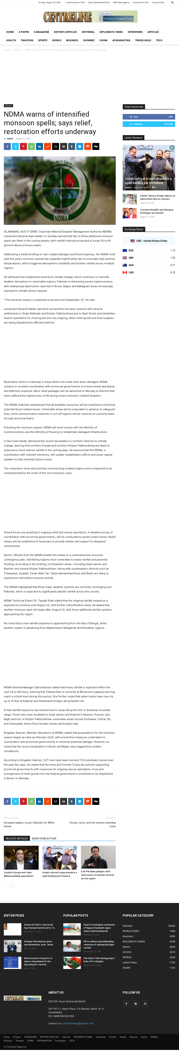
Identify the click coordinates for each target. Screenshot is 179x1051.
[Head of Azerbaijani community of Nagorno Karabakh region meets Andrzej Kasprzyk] (72, 929)
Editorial (88, 32)
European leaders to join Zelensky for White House (29, 824)
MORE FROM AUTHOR (44, 838)
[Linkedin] (39, 146)
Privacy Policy (158, 2)
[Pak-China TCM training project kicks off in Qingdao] (72, 963)
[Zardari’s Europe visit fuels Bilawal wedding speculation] (21, 858)
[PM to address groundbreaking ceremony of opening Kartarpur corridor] (72, 946)
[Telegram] (79, 146)
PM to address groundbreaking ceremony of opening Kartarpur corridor (99, 944)
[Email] (55, 146)
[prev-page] (6, 885)
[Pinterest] (23, 146)
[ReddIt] (47, 146)
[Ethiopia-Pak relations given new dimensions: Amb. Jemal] (12, 946)
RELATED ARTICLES (17, 838)
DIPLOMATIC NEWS (111, 32)
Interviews (135, 32)
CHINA (103, 40)
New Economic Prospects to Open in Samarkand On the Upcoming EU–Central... (38, 961)
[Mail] (135, 1003)
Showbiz (89, 40)
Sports (42, 40)
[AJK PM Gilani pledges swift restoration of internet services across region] (98, 857)
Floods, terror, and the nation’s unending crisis (93, 824)
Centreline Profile (141, 2)
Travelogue (143, 40)
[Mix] (87, 146)
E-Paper (24, 32)
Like (171, 116)
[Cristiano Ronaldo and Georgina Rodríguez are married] (130, 213)
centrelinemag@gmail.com (78, 1023)
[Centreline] (89, 16)
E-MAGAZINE (41, 32)
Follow (168, 124)
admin (10, 138)
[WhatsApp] (31, 146)
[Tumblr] (71, 146)
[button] (172, 2)
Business (72, 40)
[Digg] (95, 146)
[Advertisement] (89, 78)
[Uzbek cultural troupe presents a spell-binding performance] (59, 858)
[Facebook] (7, 146)
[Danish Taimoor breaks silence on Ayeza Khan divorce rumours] (130, 199)
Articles (153, 32)
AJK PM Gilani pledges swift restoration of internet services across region (97, 875)
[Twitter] (15, 146)
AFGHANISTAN (121, 40)
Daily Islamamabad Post (99, 2)
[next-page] (11, 885)
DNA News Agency (121, 2)
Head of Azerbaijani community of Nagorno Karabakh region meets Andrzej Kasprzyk (99, 928)
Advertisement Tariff (76, 2)
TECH (159, 40)
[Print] (63, 146)
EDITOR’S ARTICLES (65, 32)
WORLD (56, 40)
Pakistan (27, 40)
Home (10, 32)
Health (11, 40)
